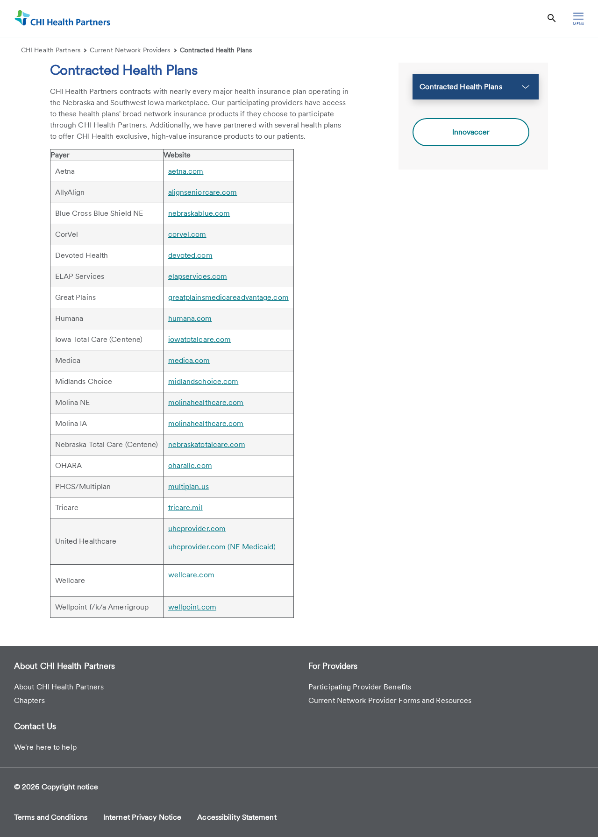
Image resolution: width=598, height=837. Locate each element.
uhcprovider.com (197, 528)
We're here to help (45, 747)
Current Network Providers (131, 50)
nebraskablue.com (199, 213)
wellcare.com (191, 574)
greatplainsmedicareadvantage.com (228, 297)
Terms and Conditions (50, 817)
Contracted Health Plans (216, 50)
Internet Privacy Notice (142, 817)
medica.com (189, 360)
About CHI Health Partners (59, 686)
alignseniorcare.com (202, 192)
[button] (476, 86)
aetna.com (186, 171)
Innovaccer (471, 132)
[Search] (552, 18)
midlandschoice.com (203, 381)
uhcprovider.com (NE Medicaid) (222, 546)
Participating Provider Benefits (359, 686)
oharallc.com (190, 465)
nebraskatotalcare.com (206, 444)
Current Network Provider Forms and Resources (389, 700)
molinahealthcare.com (206, 402)
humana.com (190, 318)
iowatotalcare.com (199, 339)
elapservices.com (198, 276)
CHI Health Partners (51, 50)
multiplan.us (188, 486)
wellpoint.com (192, 607)
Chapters (29, 700)
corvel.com (187, 234)
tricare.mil (185, 507)
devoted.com (190, 255)
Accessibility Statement (236, 817)
